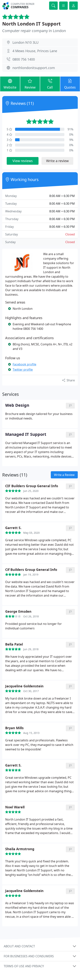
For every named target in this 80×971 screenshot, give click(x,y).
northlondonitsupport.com (33, 67)
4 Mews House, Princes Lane (34, 51)
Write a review (57, 161)
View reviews (22, 161)
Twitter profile (23, 370)
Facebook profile (24, 364)
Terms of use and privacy (24, 966)
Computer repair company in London (34, 30)
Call (50, 87)
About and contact (19, 946)
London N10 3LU (25, 42)
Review (30, 87)
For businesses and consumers (29, 956)
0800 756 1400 (23, 59)
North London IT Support (31, 23)
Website (10, 87)
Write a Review (64, 475)
